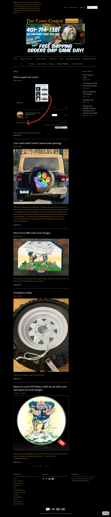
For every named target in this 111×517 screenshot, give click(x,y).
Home (15, 59)
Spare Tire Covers (26, 59)
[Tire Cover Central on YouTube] (53, 479)
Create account (74, 7)
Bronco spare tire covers (25, 77)
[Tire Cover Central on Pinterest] (46, 479)
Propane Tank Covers (89, 59)
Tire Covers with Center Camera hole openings (37, 143)
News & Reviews (62, 64)
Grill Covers (53, 59)
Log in (65, 7)
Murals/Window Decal (73, 59)
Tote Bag (32, 64)
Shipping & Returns (77, 64)
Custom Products (41, 59)
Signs (61, 59)
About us (52, 64)
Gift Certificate (41, 64)
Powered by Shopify (66, 513)
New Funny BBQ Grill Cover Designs (32, 232)
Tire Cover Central (55, 513)
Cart (84, 7)
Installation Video (22, 292)
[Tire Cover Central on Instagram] (49, 479)
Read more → (17, 135)
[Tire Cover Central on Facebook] (43, 479)
